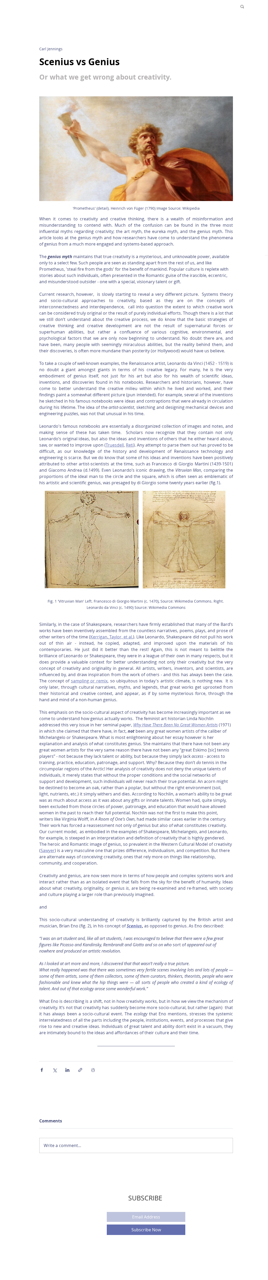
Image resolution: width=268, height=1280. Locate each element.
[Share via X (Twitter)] (54, 1069)
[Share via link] (80, 1069)
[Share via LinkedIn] (67, 1069)
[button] (242, 6)
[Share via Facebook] (41, 1069)
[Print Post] (93, 1069)
